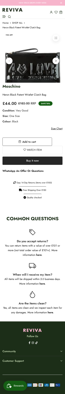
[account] (51, 12)
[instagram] (33, 342)
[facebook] (29, 342)
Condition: (15, 110)
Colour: (10, 121)
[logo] (12, 10)
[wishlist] (56, 12)
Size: (11, 116)
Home (5, 22)
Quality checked (34, 197)
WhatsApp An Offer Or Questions (23, 171)
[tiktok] (36, 342)
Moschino (11, 86)
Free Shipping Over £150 (34, 190)
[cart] (60, 12)
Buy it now (32, 161)
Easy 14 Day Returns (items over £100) (34, 182)
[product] (55, 38)
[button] (4, 16)
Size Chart (56, 128)
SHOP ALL (17, 22)
